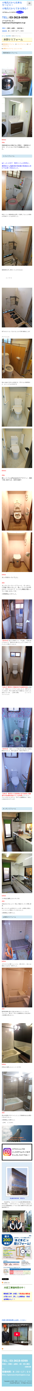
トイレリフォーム (21, 44)
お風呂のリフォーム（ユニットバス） (13, 48)
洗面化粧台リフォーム (8, 44)
